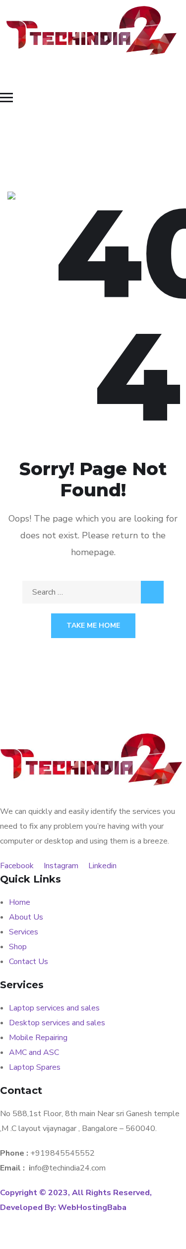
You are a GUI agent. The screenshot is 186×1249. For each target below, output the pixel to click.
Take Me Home (93, 625)
